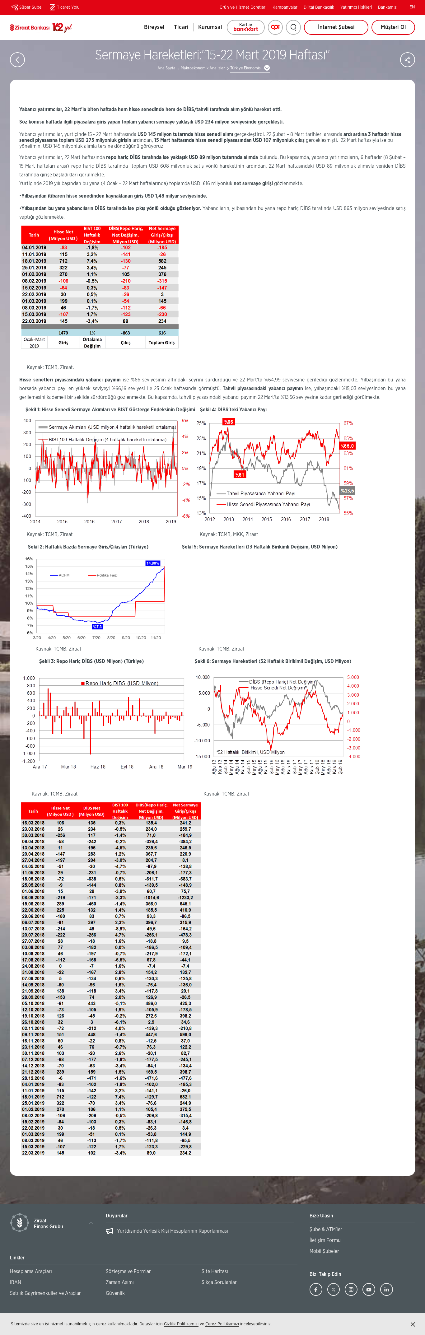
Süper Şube (30, 7)
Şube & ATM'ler (326, 1229)
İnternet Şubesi (336, 27)
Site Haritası (215, 1271)
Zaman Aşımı (120, 1282)
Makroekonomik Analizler (203, 68)
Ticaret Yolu (64, 8)
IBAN (15, 1282)
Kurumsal (210, 27)
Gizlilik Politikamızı (181, 1324)
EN (412, 7)
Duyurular (117, 1215)
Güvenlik (115, 1293)
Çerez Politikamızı (222, 1324)
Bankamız (387, 7)
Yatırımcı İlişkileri (356, 7)
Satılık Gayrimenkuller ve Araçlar (45, 1293)
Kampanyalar (285, 7)
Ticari (181, 27)
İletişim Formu (325, 1240)
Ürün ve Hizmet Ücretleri (243, 7)
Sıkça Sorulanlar (219, 1282)
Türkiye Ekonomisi (246, 68)
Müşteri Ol (398, 30)
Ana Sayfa (166, 68)
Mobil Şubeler (324, 1251)
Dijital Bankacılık (319, 7)
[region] (200, 1234)
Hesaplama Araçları (31, 1271)
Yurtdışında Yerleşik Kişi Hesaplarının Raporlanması (172, 1231)
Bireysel (154, 27)
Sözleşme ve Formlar (128, 1271)
